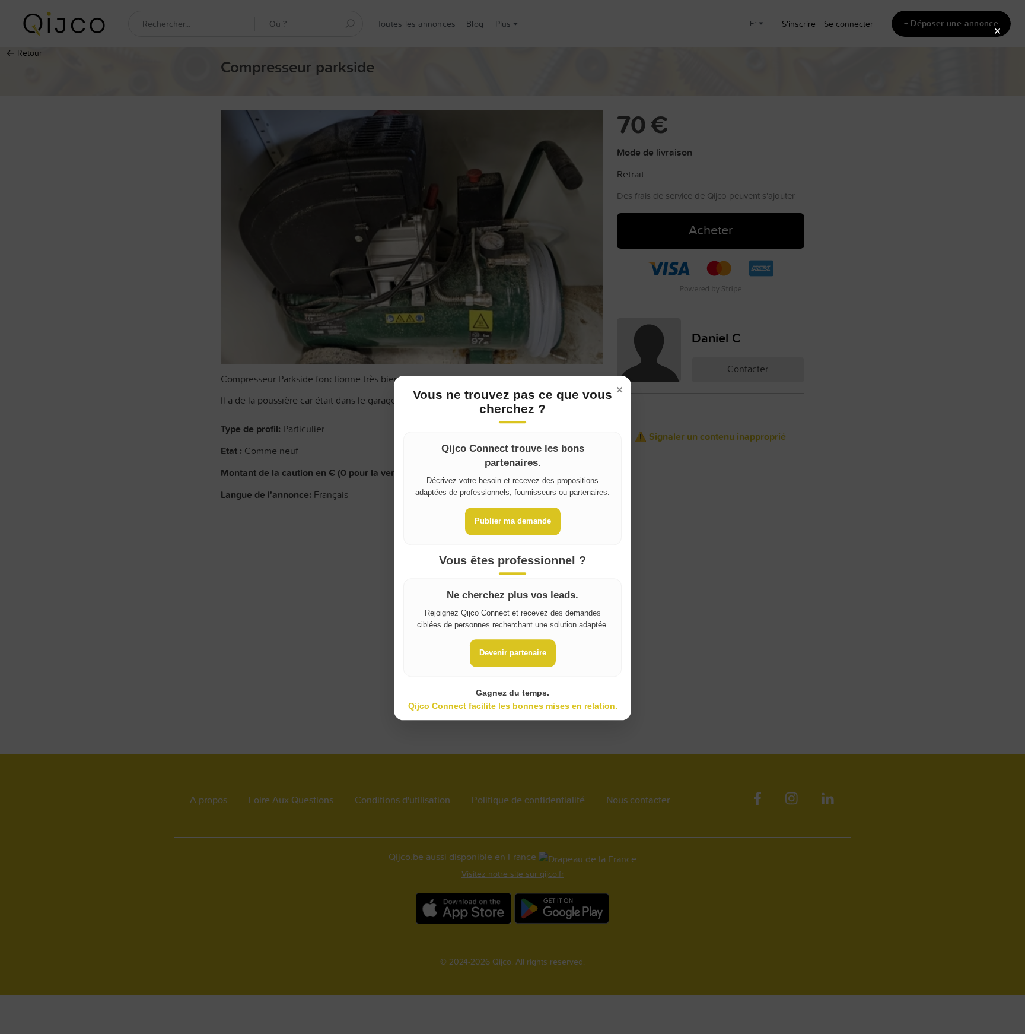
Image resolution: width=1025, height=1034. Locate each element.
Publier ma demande (513, 520)
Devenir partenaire (512, 652)
